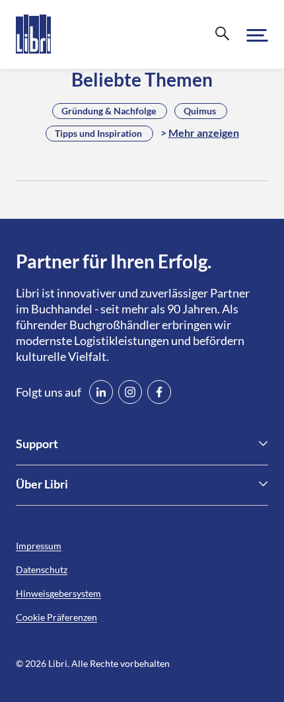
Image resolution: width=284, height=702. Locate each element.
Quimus (200, 110)
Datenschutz (41, 569)
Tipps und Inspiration (98, 133)
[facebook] (159, 392)
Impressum (38, 545)
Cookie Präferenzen (56, 617)
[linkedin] (101, 392)
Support (37, 443)
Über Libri (42, 484)
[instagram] (130, 392)
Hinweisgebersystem (58, 593)
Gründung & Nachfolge (108, 110)
